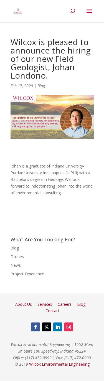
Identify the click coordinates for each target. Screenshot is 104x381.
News (16, 265)
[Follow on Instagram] (68, 326)
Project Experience (27, 273)
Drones (17, 256)
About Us (23, 304)
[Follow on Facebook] (35, 326)
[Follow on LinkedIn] (57, 326)
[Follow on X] (46, 326)
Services (44, 304)
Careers (65, 304)
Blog (41, 85)
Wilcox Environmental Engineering (59, 364)
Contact (52, 310)
